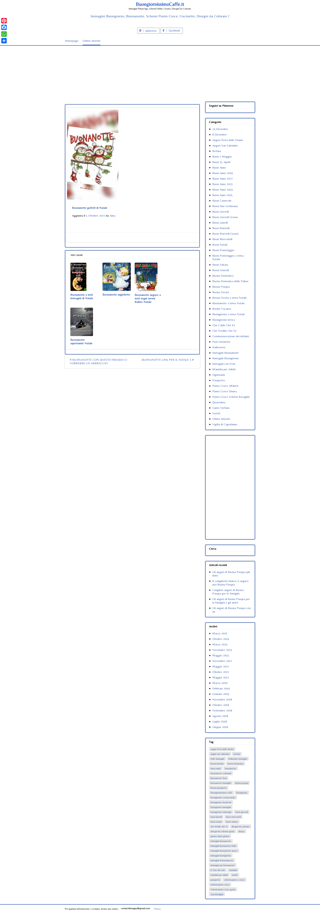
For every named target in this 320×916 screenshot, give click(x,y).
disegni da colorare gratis (222, 831)
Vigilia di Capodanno (224, 424)
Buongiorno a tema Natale (228, 314)
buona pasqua (241, 783)
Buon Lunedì (220, 222)
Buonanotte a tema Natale (228, 303)
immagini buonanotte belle (223, 846)
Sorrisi (216, 413)
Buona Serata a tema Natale (229, 297)
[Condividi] (4, 40)
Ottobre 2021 (220, 672)
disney (241, 831)
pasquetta (215, 879)
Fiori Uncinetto (221, 341)
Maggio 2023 (220, 655)
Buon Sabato (220, 264)
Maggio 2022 (220, 666)
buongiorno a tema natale (223, 797)
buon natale (216, 821)
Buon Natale (220, 244)
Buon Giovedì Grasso (225, 217)
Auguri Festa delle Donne (227, 140)
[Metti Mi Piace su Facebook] (171, 32)
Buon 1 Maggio (222, 156)
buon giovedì (242, 812)
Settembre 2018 (222, 710)
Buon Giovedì (220, 211)
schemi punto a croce (234, 879)
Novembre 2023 (222, 650)
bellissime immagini (237, 758)
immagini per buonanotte (223, 865)
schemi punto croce (220, 884)
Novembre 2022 (222, 661)
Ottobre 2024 (220, 639)
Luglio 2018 (219, 721)
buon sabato (232, 821)
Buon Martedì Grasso (225, 233)
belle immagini (217, 758)
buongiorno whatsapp (221, 812)
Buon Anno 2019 (222, 173)
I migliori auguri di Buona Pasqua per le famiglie (228, 591)
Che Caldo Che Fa (223, 325)
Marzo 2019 (219, 683)
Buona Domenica (222, 275)
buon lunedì (216, 817)
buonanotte (230, 768)
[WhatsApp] (4, 34)
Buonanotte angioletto (116, 294)
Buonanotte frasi (219, 778)
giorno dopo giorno (220, 836)
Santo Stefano (221, 407)
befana (237, 754)
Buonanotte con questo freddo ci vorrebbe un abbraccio (98, 361)
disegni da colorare (241, 826)
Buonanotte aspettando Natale (81, 341)
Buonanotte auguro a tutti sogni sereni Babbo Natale (148, 298)
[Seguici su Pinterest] (148, 32)
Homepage (71, 40)
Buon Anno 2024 (222, 189)
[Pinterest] (4, 20)
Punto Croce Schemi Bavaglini (231, 396)
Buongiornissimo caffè (221, 792)
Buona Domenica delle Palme (230, 281)
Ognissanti (218, 374)
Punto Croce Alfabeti (225, 385)
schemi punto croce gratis (223, 889)
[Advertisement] (160, 70)
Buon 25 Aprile (221, 162)
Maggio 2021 (220, 677)
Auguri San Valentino (225, 145)
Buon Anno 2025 (222, 195)
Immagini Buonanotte (225, 352)
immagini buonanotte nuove (224, 850)
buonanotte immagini (221, 783)
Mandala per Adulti (224, 369)
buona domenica (235, 763)
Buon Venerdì (220, 270)
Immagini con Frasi (223, 363)
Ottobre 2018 (220, 705)
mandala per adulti (219, 875)
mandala (233, 870)
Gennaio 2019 (220, 694)
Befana (216, 151)
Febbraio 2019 (221, 688)
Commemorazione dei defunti (230, 336)
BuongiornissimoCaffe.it (160, 4)
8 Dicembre (219, 134)
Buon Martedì (221, 228)
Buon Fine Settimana (225, 206)
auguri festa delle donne (222, 749)
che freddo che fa (219, 826)
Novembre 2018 (222, 699)
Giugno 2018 (220, 727)
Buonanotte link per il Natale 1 (167, 359)
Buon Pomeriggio (223, 250)
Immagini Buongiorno (225, 358)
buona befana (217, 763)
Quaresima (218, 402)
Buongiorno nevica (223, 319)
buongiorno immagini (221, 807)
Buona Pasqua (221, 286)
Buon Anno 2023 (222, 184)
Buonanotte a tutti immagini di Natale (81, 296)
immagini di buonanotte (222, 860)
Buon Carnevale (222, 200)
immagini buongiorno (221, 855)
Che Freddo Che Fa (224, 330)
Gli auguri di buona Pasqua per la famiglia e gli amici (231, 600)
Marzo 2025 (219, 633)
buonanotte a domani (221, 773)
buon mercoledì (233, 817)
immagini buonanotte (221, 841)
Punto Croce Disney (224, 391)
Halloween (218, 347)
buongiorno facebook (221, 802)
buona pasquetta (218, 788)
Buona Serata (220, 292)
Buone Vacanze (221, 308)
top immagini (217, 894)
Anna (112, 215)
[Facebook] (4, 27)
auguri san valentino (220, 754)
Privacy (157, 908)
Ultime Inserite (91, 40)
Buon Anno (219, 167)
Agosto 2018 (220, 716)
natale (235, 875)
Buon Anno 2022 (222, 178)
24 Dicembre (220, 129)
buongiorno (241, 792)
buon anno (216, 768)
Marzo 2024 (219, 644)
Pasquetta (218, 380)
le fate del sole (218, 870)
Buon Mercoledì (222, 239)
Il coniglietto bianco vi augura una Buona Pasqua (230, 582)
